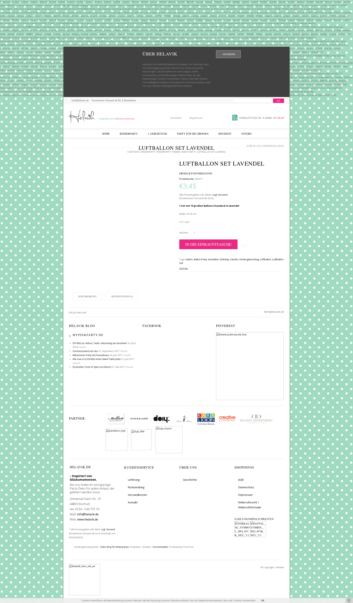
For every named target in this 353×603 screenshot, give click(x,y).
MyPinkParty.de (88, 335)
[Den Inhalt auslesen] (70, 335)
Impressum (245, 495)
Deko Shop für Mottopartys (114, 546)
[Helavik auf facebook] (89, 312)
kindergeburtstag (249, 259)
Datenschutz (246, 487)
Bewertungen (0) (122, 296)
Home (106, 133)
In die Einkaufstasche (208, 244)
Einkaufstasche (261, 118)
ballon (189, 259)
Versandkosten (137, 495)
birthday (224, 259)
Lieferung (134, 479)
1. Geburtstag (157, 133)
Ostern (246, 133)
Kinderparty (129, 133)
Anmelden (176, 118)
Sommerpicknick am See (85, 351)
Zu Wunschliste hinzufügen (243, 243)
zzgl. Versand (219, 194)
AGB (241, 479)
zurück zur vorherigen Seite (265, 145)
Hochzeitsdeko (160, 546)
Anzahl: (184, 232)
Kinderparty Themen (168, 151)
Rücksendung (136, 487)
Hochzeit (224, 133)
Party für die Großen (192, 133)
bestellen (213, 259)
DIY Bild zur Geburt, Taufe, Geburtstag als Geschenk (99, 343)
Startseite (133, 151)
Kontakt (133, 502)
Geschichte (190, 479)
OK (262, 600)
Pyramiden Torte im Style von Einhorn (92, 367)
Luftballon (265, 259)
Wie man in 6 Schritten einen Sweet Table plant (97, 359)
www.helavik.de (87, 519)
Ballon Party (200, 259)
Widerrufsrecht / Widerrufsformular (249, 504)
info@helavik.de (88, 514)
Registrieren (196, 118)
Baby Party (188, 151)
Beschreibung (87, 296)
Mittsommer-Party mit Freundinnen (91, 355)
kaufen (234, 259)
